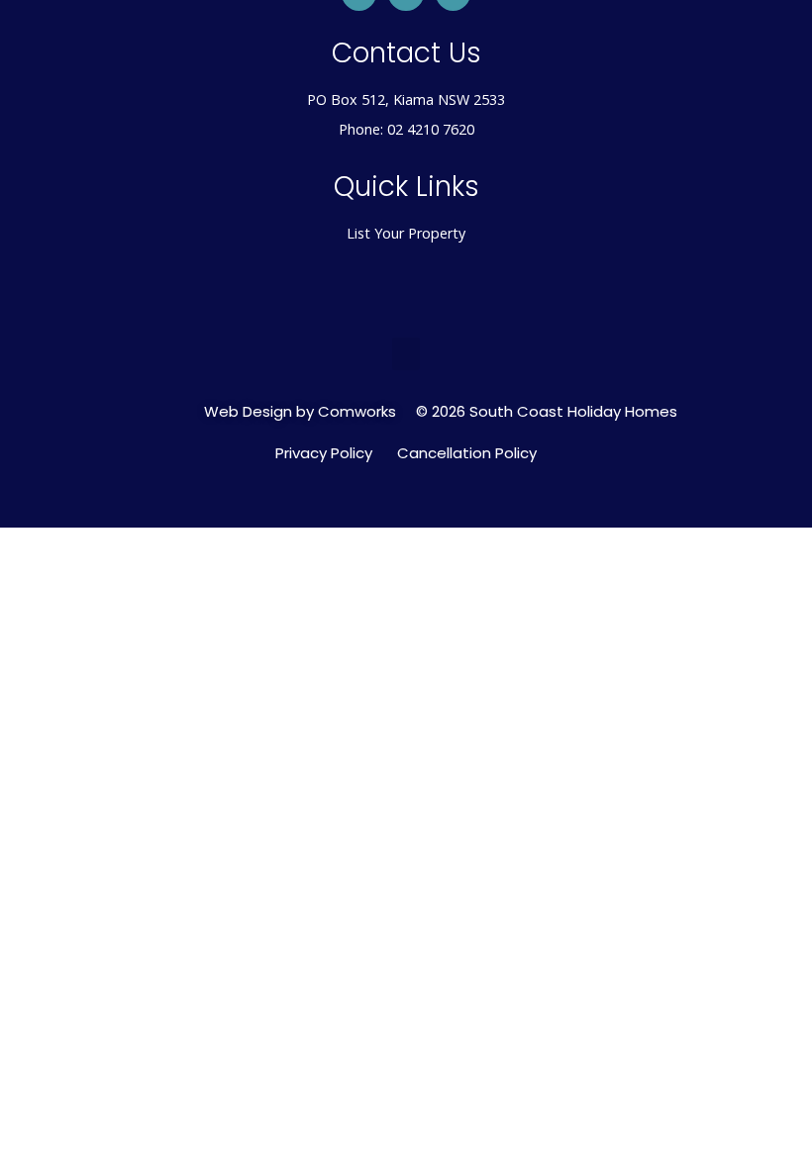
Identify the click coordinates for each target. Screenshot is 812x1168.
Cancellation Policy (467, 453)
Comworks (357, 411)
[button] (406, 354)
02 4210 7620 (430, 129)
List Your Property (406, 233)
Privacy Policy (323, 453)
